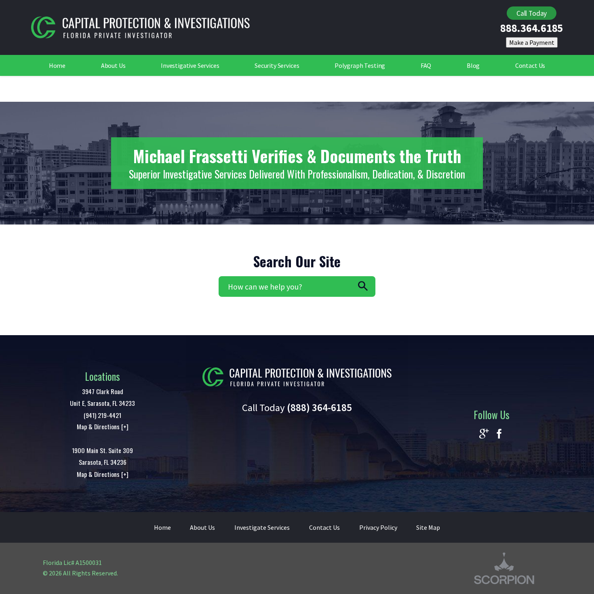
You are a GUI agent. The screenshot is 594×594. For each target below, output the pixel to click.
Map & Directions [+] (102, 426)
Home (162, 527)
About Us (202, 527)
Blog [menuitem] (473, 65)
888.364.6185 (531, 28)
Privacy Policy (378, 527)
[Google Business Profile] (484, 434)
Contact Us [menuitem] (530, 65)
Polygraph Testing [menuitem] (360, 65)
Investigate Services (262, 527)
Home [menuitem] (57, 65)
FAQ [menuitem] (426, 65)
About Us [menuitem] (113, 65)
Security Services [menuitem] (277, 65)
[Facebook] (499, 434)
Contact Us (324, 527)
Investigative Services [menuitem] (190, 65)
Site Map (428, 527)
